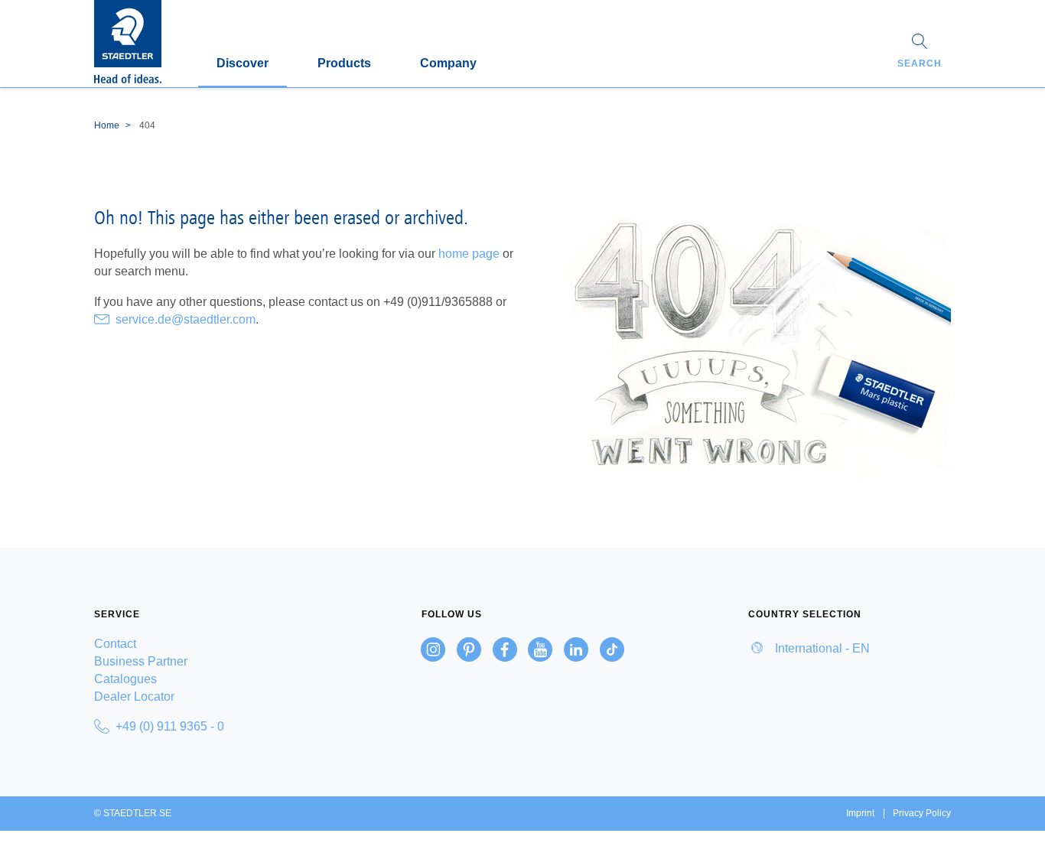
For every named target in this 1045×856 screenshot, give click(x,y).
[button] (919, 52)
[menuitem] (195, 644)
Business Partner (140, 661)
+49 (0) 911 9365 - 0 (170, 726)
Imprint (860, 813)
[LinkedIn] (576, 649)
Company (448, 63)
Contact (115, 643)
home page (469, 253)
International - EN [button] (821, 648)
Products (344, 63)
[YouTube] (540, 649)
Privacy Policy (922, 813)
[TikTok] (612, 649)
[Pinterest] (469, 649)
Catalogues (125, 678)
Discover (242, 63)
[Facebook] (505, 649)
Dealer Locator (134, 696)
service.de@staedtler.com (186, 319)
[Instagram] (433, 649)
